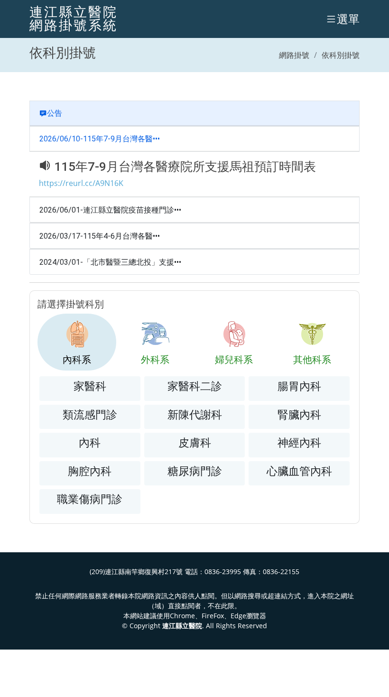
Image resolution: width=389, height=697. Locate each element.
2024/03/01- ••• (110, 262)
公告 (54, 113)
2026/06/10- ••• (99, 138)
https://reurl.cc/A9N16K (81, 183)
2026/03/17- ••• (99, 236)
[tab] (76, 342)
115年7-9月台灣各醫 (118, 138)
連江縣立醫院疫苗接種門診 (128, 209)
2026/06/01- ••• (110, 209)
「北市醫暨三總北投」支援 (128, 262)
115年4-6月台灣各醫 (118, 236)
